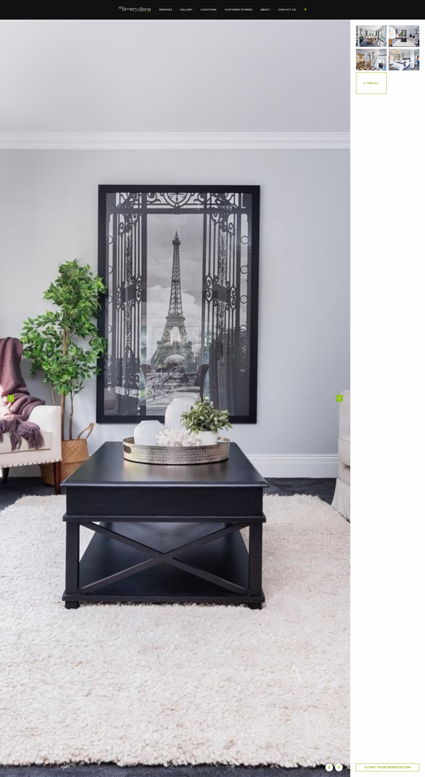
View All (373, 83)
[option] (175, 398)
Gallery (186, 9)
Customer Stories (238, 9)
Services (165, 9)
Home (134, 9)
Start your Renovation (388, 767)
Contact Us (287, 9)
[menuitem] (134, 10)
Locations (208, 9)
